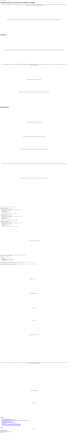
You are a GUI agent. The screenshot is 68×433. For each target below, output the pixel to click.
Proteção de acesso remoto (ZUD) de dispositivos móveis (9, 419)
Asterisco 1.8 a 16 (4, 423)
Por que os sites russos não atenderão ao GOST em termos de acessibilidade (11, 424)
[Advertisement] (34, 12)
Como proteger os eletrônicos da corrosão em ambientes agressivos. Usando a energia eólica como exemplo (15, 420)
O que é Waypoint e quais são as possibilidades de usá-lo (9, 422)
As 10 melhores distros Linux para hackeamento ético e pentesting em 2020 (11, 425)
